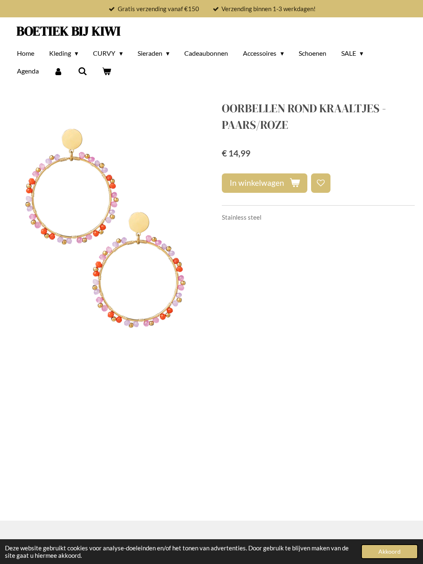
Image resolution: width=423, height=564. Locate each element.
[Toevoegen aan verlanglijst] (320, 183)
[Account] (58, 71)
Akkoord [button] (389, 551)
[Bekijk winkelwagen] (106, 71)
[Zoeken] (82, 71)
